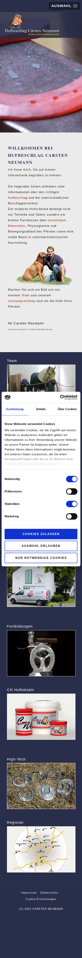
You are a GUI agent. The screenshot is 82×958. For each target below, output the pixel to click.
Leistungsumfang (21, 301)
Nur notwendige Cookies (41, 558)
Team (25, 295)
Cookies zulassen (41, 534)
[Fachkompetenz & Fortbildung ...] (41, 653)
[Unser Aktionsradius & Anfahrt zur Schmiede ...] (41, 849)
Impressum (29, 892)
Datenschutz (49, 892)
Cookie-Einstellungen (41, 899)
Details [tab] (41, 409)
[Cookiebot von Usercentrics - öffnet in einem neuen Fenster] (60, 397)
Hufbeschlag (18, 197)
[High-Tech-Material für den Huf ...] (41, 786)
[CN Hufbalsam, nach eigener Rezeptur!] (41, 717)
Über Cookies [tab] (67, 409)
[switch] (71, 491)
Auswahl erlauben (41, 545)
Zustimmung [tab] (15, 409)
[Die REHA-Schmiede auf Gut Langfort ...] (41, 584)
